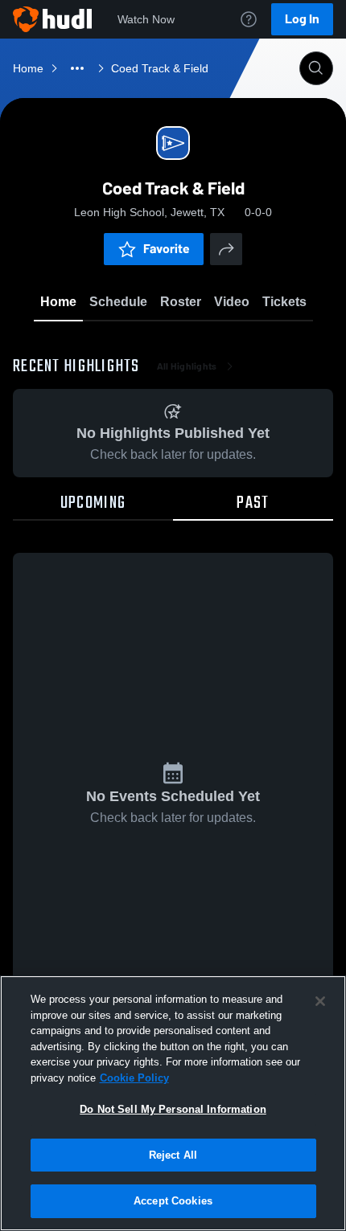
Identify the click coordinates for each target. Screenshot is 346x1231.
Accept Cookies (173, 1201)
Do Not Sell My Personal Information (173, 1109)
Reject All (173, 1155)
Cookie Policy (134, 1078)
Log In (302, 19)
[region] (173, 1103)
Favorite (166, 249)
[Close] (320, 1001)
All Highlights (187, 366)
